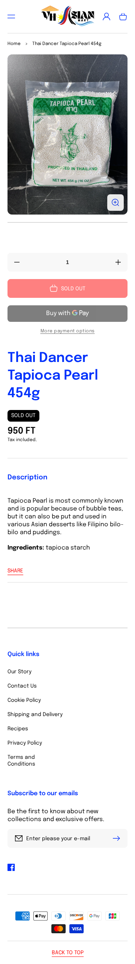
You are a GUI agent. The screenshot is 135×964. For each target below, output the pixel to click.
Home (14, 44)
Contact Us (22, 686)
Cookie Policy (24, 700)
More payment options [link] (67, 331)
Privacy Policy (25, 743)
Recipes (18, 728)
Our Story (20, 671)
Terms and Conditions (21, 761)
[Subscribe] (118, 838)
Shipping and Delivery (35, 714)
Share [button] (15, 571)
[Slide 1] (68, 222)
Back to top (68, 952)
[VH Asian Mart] (68, 16)
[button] (11, 16)
